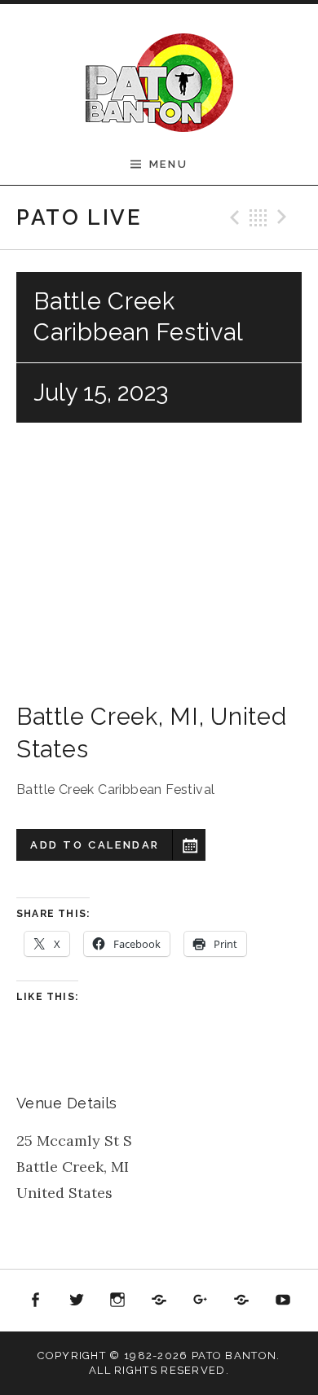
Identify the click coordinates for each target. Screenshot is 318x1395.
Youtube (283, 1300)
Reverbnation (241, 1300)
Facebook (36, 1300)
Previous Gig (232, 217)
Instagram (118, 1300)
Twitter (76, 1300)
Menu (168, 164)
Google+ (200, 1300)
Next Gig (285, 217)
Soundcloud (159, 1300)
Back (258, 217)
